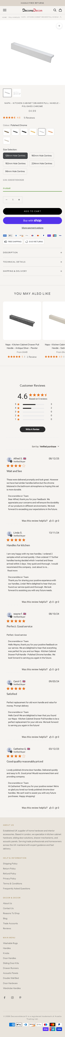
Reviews (7, 928)
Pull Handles (14, 17)
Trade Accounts (10, 923)
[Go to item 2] (17, 93)
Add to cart (32, 211)
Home (4, 17)
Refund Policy (9, 873)
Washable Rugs (10, 943)
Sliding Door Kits (11, 963)
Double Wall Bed (11, 978)
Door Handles (9, 958)
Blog (5, 918)
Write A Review (32, 429)
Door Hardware (10, 983)
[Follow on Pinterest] (20, 997)
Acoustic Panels (10, 973)
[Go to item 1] (7, 93)
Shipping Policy (10, 863)
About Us (7, 903)
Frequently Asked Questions (16, 888)
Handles (7, 948)
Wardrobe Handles (12, 988)
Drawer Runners (11, 968)
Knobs (6, 953)
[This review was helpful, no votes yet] (50, 520)
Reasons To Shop (11, 913)
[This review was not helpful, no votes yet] (56, 520)
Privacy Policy (9, 878)
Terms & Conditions (12, 883)
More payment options (32, 227)
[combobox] (45, 446)
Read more (12, 570)
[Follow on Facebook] (4, 997)
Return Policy (9, 868)
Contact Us (8, 908)
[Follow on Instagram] (12, 997)
